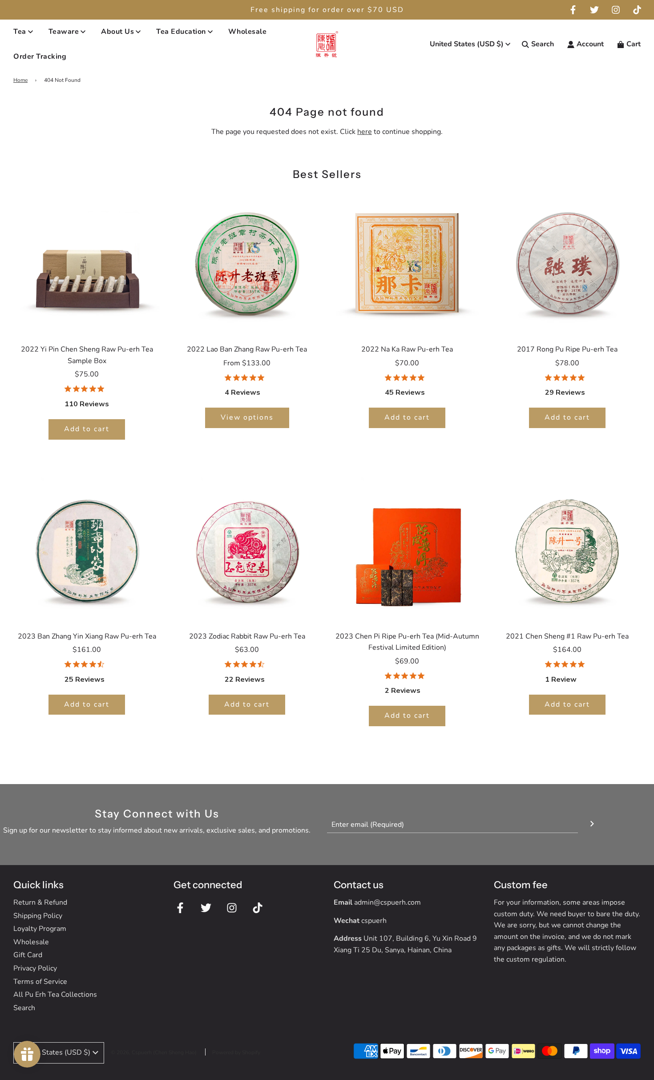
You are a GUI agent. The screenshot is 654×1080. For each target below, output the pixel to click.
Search (24, 1008)
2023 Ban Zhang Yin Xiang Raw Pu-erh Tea (87, 636)
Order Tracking (39, 56)
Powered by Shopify (236, 1052)
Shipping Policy (37, 916)
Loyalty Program (39, 929)
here (364, 132)
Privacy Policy (35, 968)
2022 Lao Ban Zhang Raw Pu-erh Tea (247, 349)
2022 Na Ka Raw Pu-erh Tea (407, 349)
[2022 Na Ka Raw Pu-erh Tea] (407, 261)
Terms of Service (40, 982)
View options (247, 417)
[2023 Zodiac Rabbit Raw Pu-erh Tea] (247, 548)
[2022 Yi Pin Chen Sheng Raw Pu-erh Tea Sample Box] (86, 261)
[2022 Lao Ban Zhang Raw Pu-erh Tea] (247, 261)
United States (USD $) (467, 44)
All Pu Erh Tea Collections (55, 994)
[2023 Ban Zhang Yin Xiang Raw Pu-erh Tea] (86, 548)
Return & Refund (40, 902)
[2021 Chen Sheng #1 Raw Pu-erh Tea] (567, 548)
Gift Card (27, 955)
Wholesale (247, 31)
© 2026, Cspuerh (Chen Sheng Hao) (154, 1052)
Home (20, 80)
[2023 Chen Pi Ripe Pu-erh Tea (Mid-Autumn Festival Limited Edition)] (407, 548)
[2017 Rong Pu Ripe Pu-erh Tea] (567, 261)
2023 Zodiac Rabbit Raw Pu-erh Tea (247, 636)
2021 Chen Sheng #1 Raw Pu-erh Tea (567, 636)
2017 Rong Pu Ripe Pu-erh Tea (567, 349)
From (246, 363)
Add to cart (86, 429)
